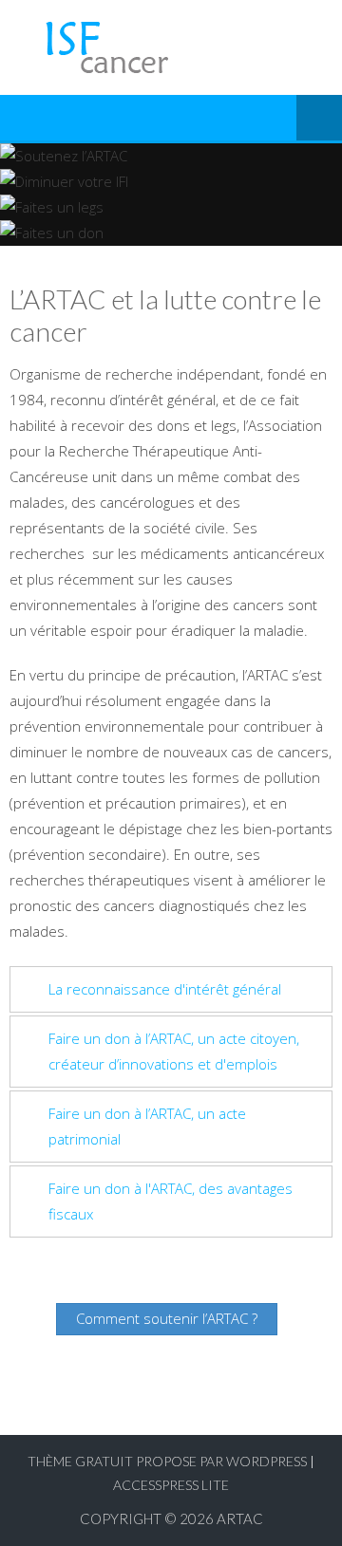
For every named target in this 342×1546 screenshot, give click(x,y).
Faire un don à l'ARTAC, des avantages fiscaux (170, 1201)
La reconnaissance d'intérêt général (164, 988)
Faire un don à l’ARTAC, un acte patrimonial (147, 1126)
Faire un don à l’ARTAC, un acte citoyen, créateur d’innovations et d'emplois (173, 1051)
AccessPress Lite (171, 1485)
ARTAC (240, 1518)
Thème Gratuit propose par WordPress (167, 1461)
